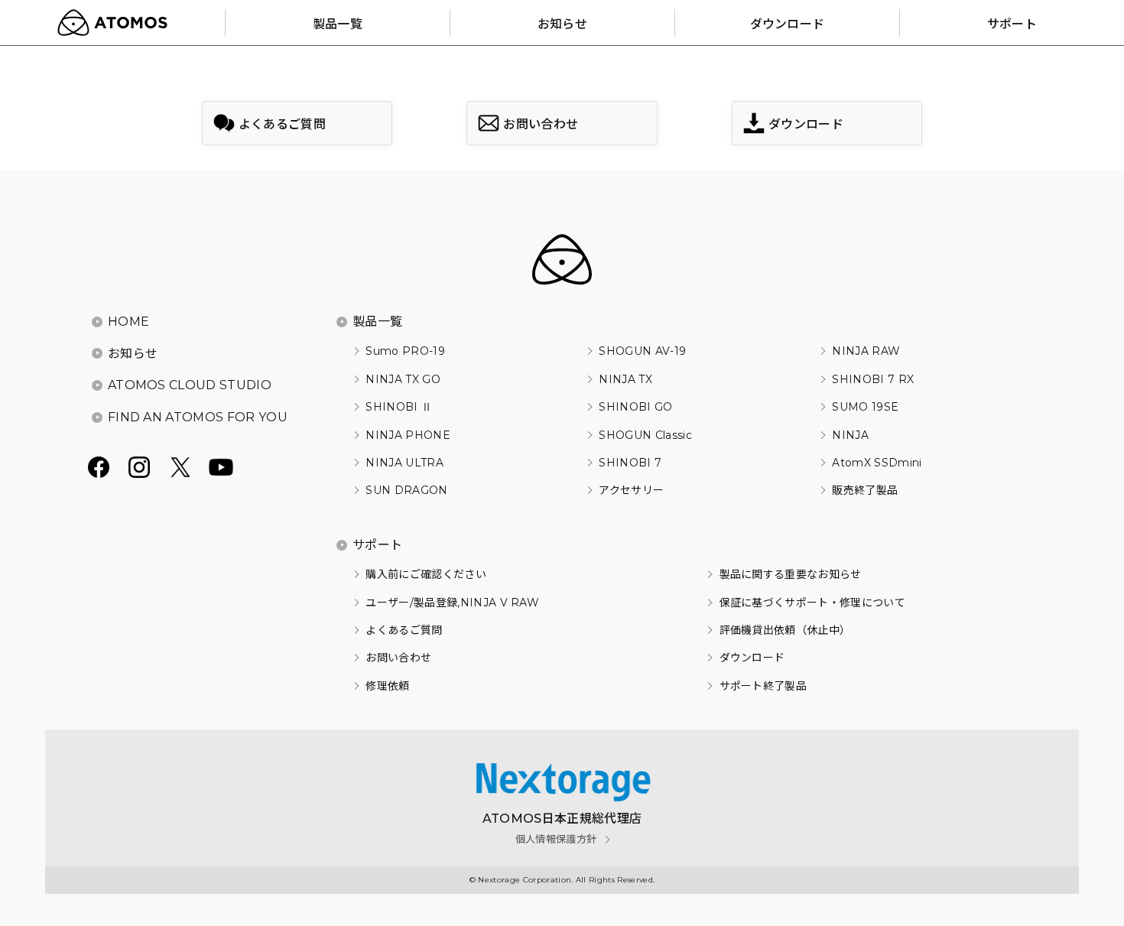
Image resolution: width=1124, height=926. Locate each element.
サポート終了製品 (763, 686)
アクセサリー (631, 490)
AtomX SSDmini (876, 462)
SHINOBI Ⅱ (398, 407)
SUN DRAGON (406, 490)
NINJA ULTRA (404, 462)
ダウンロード (752, 657)
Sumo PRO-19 (405, 351)
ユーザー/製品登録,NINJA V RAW (452, 602)
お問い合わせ (398, 657)
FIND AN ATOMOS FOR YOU (197, 417)
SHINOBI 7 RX (873, 379)
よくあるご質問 (403, 630)
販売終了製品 (865, 490)
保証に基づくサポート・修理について (812, 602)
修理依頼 (387, 686)
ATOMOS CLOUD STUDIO (189, 385)
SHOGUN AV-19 (642, 351)
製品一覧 (377, 321)
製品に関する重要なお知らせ (791, 574)
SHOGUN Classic (645, 435)
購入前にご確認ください (425, 574)
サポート (377, 545)
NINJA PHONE (407, 435)
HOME (128, 321)
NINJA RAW (866, 351)
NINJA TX (625, 379)
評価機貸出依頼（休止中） (785, 630)
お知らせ (133, 353)
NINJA (850, 435)
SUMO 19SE (865, 407)
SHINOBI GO (635, 407)
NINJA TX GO (402, 379)
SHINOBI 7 (630, 462)
